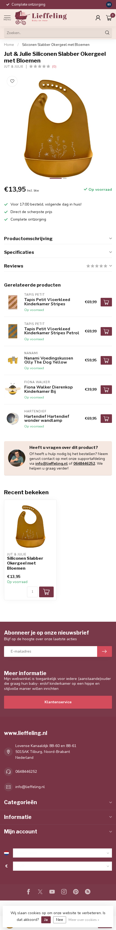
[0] (109, 17)
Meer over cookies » (84, 919)
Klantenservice (58, 702)
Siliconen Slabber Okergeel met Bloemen (56, 44)
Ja (46, 919)
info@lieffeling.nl (51, 463)
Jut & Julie (13, 66)
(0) (54, 66)
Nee (59, 919)
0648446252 (84, 463)
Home (9, 44)
